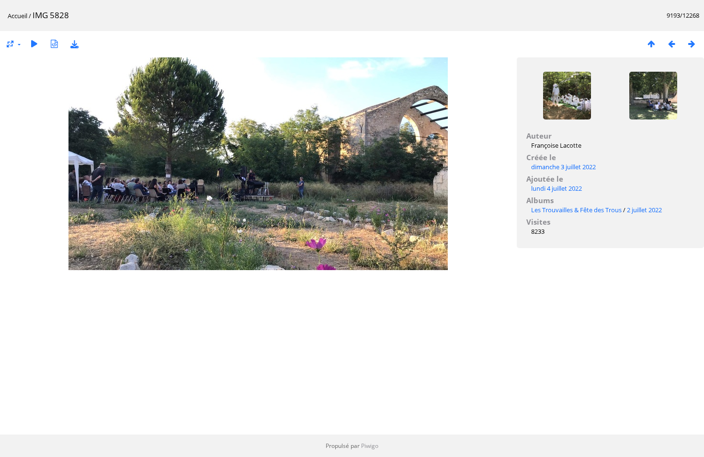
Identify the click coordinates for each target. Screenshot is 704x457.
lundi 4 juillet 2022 (556, 188)
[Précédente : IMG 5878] (671, 43)
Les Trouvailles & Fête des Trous (576, 210)
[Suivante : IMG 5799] (691, 43)
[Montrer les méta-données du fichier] (54, 43)
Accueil (17, 15)
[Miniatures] (651, 43)
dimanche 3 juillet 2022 (563, 167)
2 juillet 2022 (644, 210)
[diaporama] (34, 43)
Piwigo (369, 446)
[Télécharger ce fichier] (74, 43)
